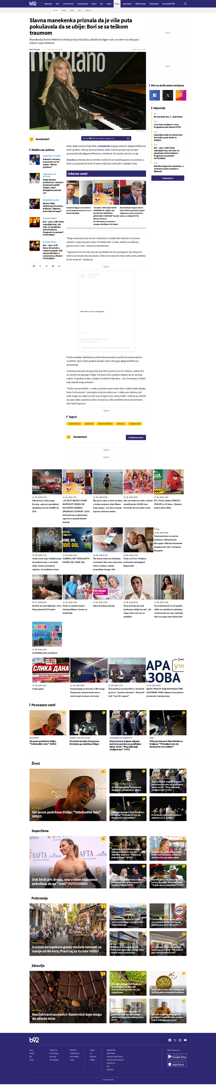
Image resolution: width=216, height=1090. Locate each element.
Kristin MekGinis (106, 424)
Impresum (111, 1053)
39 (37, 200)
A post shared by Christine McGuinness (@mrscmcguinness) (106, 348)
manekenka (104, 145)
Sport (32, 1053)
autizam (89, 424)
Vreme (92, 1060)
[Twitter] (167, 95)
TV (91, 1053)
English (93, 1057)
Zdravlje (53, 1050)
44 (183, 906)
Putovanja (54, 1053)
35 (183, 712)
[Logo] (33, 4)
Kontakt (110, 1070)
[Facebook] (154, 95)
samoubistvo (75, 424)
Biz (31, 1057)
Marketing (111, 1050)
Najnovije (48, 4)
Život (32, 1060)
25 (37, 219)
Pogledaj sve (167, 178)
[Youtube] (185, 1040)
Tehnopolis (74, 1053)
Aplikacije (111, 1063)
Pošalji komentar (135, 437)
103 (37, 156)
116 (37, 175)
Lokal (72, 1060)
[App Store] (176, 1064)
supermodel (135, 424)
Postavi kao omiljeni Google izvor (98, 138)
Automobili (74, 1057)
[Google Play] (176, 1057)
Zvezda (70, 159)
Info (31, 1050)
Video (92, 1050)
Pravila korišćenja (115, 1057)
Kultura (53, 1057)
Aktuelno (35, 49)
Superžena (54, 1060)
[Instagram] (181, 95)
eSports (73, 1050)
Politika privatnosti (115, 1060)
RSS (108, 1066)
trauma (121, 424)
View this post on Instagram (92, 311)
